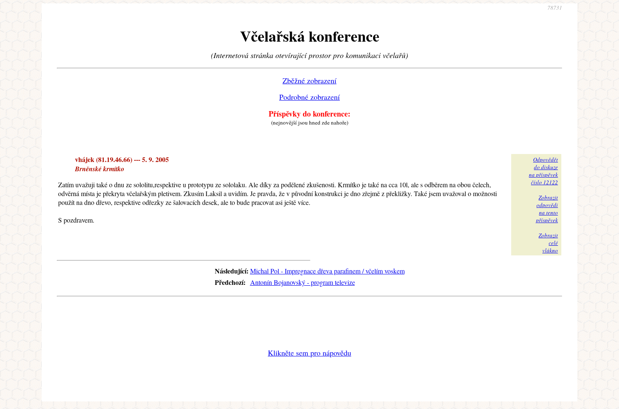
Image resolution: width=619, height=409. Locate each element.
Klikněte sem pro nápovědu (309, 353)
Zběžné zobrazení (309, 80)
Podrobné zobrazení (309, 97)
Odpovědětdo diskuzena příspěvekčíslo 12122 (543, 171)
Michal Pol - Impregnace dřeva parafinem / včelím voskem (327, 270)
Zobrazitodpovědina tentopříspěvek (547, 209)
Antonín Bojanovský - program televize (302, 282)
